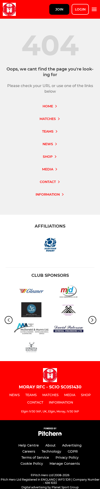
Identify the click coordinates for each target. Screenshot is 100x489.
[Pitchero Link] (50, 435)
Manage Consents (65, 463)
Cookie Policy (31, 463)
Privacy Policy (67, 457)
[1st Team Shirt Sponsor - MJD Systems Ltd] (68, 291)
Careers (28, 451)
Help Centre (28, 445)
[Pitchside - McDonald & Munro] (31, 329)
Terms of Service (35, 457)
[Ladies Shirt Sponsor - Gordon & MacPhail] (31, 348)
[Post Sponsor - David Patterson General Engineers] (68, 329)
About (50, 445)
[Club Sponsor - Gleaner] (31, 291)
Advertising (72, 445)
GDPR (73, 451)
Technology (51, 451)
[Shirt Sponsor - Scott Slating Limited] (68, 310)
